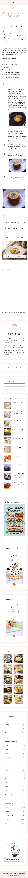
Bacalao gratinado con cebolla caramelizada (18, 475)
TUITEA (16, 229)
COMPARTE (7, 229)
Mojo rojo (18, 456)
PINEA (23, 229)
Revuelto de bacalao (17, 420)
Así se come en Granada (14, 873)
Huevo (3, 214)
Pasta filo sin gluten (17, 429)
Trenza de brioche (18, 402)
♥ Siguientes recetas (7, 312)
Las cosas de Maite (16, 875)
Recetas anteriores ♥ (20, 312)
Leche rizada (18, 465)
